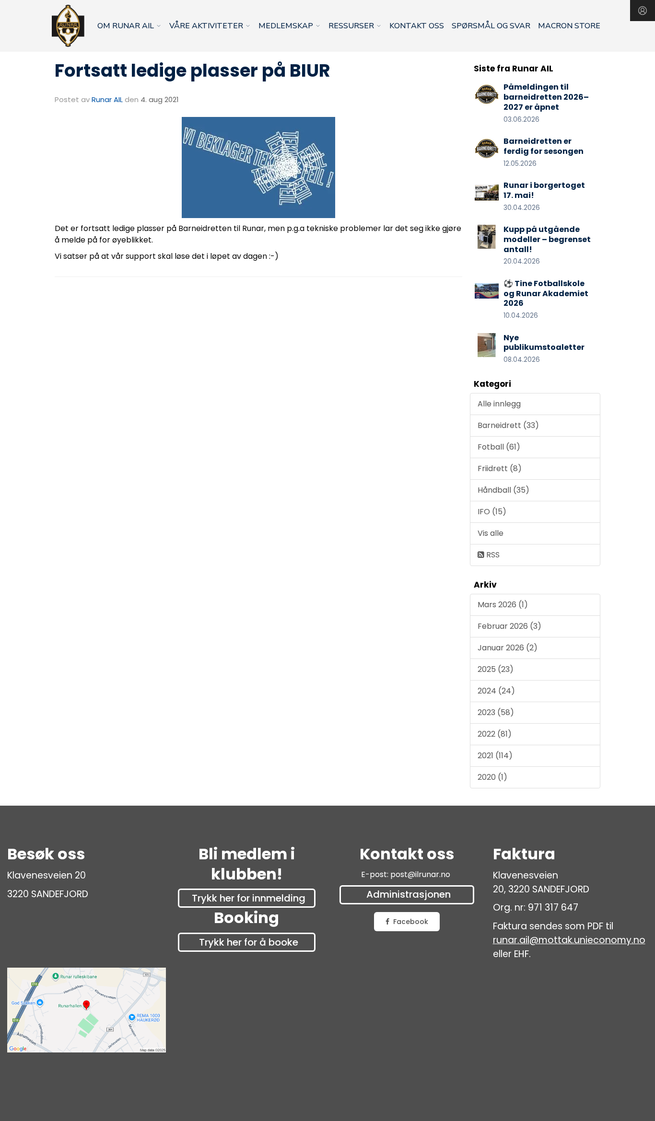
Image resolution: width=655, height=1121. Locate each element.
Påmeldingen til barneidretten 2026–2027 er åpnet (546, 97)
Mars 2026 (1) (503, 604)
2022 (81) (495, 734)
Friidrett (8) (500, 468)
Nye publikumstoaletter (544, 342)
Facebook (410, 921)
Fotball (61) (499, 446)
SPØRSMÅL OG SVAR (491, 26)
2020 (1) (492, 777)
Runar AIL (107, 99)
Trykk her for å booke (248, 942)
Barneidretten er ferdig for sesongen (543, 146)
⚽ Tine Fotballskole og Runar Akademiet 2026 (545, 293)
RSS (492, 554)
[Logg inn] (642, 10)
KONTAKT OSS (416, 26)
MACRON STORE (569, 26)
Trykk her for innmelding (248, 898)
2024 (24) (496, 690)
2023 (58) (496, 712)
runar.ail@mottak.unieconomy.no (569, 940)
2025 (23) (496, 669)
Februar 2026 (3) (509, 626)
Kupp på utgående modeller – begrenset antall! (547, 239)
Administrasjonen (408, 894)
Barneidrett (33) (508, 425)
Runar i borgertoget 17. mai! (544, 190)
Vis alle (490, 533)
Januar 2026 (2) (508, 647)
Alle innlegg (499, 403)
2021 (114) (495, 755)
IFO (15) (492, 511)
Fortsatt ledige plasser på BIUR (192, 70)
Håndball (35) (503, 490)
